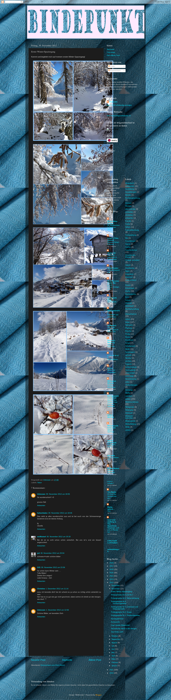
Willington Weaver (111, 382)
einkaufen (129, 212)
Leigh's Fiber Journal (113, 239)
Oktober (115, 636)
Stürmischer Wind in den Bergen (124, 629)
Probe (127, 334)
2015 (112, 573)
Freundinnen (130, 241)
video (127, 382)
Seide (127, 349)
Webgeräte (129, 407)
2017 (112, 566)
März (114, 659)
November (116, 589)
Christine (41, 589)
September (116, 639)
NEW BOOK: (112, 302)
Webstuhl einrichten (129, 417)
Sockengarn (130, 352)
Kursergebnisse (117, 619)
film (126, 238)
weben (128, 399)
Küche (127, 291)
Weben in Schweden (111, 472)
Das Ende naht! (117, 632)
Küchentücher (130, 294)
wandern (128, 396)
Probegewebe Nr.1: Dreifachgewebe (125, 615)
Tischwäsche (130, 370)
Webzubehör (130, 421)
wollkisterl (41, 537)
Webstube (129, 410)
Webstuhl (129, 413)
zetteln (128, 430)
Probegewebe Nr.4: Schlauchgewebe (118, 602)
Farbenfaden (112, 268)
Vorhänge (129, 390)
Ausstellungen (130, 192)
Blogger (99, 695)
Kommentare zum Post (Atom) (53, 665)
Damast (128, 203)
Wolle (127, 427)
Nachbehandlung (132, 309)
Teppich (128, 364)
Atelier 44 (111, 253)
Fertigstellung (130, 235)
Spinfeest (110, 432)
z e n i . (110, 481)
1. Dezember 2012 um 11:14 (57, 589)
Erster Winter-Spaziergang (121, 592)
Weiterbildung (130, 424)
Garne (127, 244)
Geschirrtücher (131, 250)
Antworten (41, 505)
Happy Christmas (111, 346)
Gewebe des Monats (130, 256)
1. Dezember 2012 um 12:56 (57, 610)
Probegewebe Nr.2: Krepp (121, 612)
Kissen (128, 285)
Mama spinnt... (110, 508)
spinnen (128, 355)
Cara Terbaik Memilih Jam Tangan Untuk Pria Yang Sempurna (112, 402)
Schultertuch (130, 346)
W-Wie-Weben (113, 468)
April (114, 656)
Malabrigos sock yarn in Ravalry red (113, 530)
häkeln (128, 265)
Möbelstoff (129, 306)
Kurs (127, 297)
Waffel (127, 393)
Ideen (127, 271)
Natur (39, 483)
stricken (128, 361)
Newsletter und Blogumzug (112, 316)
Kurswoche (115, 622)
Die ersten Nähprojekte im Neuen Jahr (112, 330)
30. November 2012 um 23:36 (53, 567)
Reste (127, 337)
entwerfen (129, 218)
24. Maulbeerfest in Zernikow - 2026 (113, 227)
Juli (113, 646)
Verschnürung (130, 379)
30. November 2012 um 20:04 (52, 553)
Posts (112, 66)
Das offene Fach (113, 55)
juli (38, 553)
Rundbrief (129, 340)
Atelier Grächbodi (111, 442)
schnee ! (110, 483)
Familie (128, 221)
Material (128, 303)
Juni (113, 649)
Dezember (116, 585)
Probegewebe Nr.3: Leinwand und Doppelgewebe (124, 608)
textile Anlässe (131, 367)
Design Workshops (111, 386)
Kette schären (130, 280)
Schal (127, 343)
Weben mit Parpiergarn (111, 371)
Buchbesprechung (132, 198)
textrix (110, 368)
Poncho (128, 331)
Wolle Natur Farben (112, 222)
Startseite (67, 660)
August (115, 643)
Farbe (127, 224)
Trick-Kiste (111, 52)
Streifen (128, 358)
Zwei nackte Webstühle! (120, 625)
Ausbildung (129, 189)
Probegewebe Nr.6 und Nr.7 (122, 595)
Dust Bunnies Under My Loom (113, 283)
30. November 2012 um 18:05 (58, 494)
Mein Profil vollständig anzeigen (119, 105)
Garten (128, 247)
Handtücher (130, 268)
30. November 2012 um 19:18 (58, 537)
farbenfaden (42, 513)
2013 (112, 579)
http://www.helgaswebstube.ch (119, 116)
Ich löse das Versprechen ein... (111, 496)
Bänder (128, 195)
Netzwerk (129, 325)
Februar (115, 662)
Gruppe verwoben (132, 260)
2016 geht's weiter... (111, 446)
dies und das (130, 209)
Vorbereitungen (131, 385)
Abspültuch (129, 183)
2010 (112, 673)
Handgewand (113, 396)
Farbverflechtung (132, 230)
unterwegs (129, 376)
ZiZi (38, 567)
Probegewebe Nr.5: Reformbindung (125, 598)
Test (109, 511)
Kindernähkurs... (113, 359)
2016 (112, 569)
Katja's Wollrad (110, 416)
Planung (128, 328)
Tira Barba (111, 492)
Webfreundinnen (131, 402)
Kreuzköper (129, 288)
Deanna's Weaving (111, 341)
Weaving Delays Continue (113, 243)
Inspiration (129, 274)
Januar (115, 666)
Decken (128, 206)
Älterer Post (95, 660)
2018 (112, 563)
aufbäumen (129, 186)
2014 (112, 576)
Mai (113, 652)
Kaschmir (129, 277)
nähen (127, 319)
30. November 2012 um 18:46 (60, 513)
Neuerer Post (38, 660)
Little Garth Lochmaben (112, 542)
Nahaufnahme (131, 314)
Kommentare (115, 70)
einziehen (129, 215)
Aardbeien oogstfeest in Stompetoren (112, 257)
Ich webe (111, 455)
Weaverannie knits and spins (112, 428)
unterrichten (130, 373)
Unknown (41, 494)
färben (127, 227)
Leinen (128, 300)
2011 (112, 670)
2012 (112, 583)
